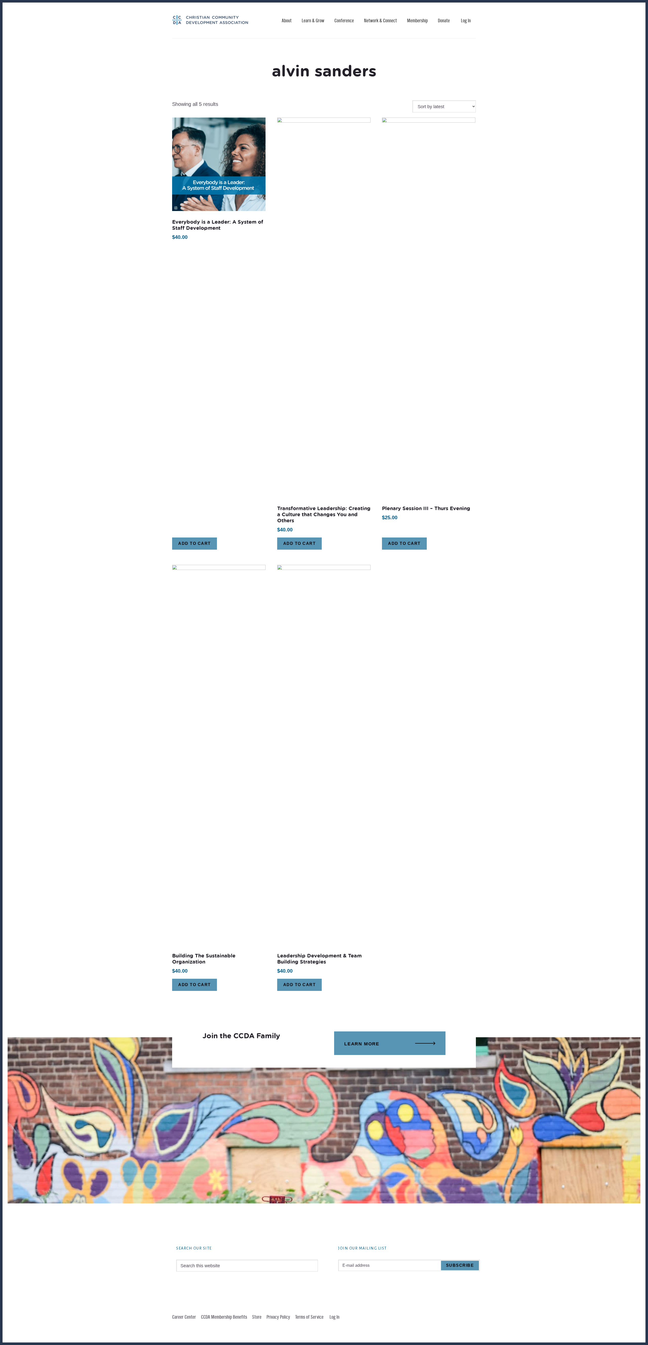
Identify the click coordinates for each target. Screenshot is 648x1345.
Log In (466, 21)
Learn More (361, 1043)
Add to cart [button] (194, 543)
